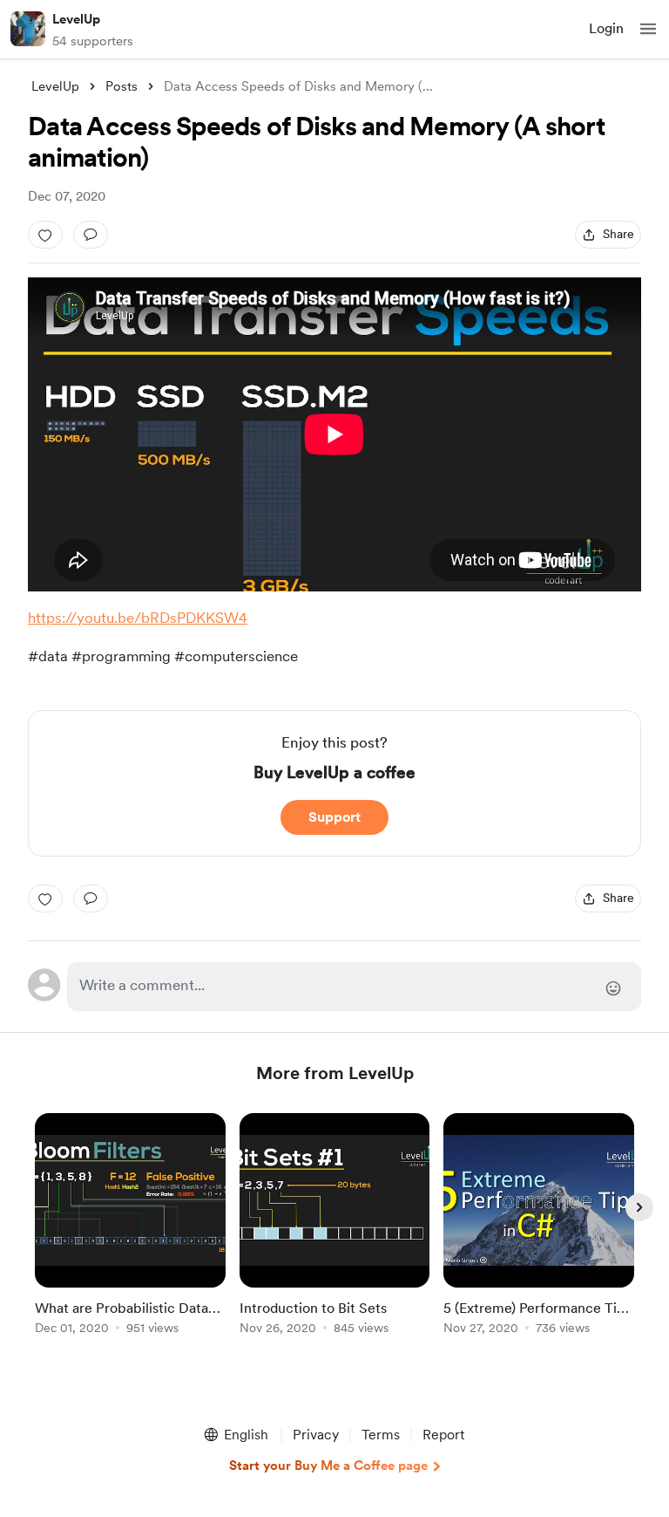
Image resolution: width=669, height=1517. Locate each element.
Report (443, 1434)
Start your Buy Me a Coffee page (328, 1465)
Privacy (316, 1434)
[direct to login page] (354, 986)
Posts (121, 86)
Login (606, 28)
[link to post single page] (130, 1227)
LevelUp (76, 19)
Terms (381, 1434)
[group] (130, 1234)
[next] (639, 1207)
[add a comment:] (90, 235)
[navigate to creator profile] (27, 28)
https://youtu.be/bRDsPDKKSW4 (137, 617)
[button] (648, 28)
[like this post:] (45, 235)
